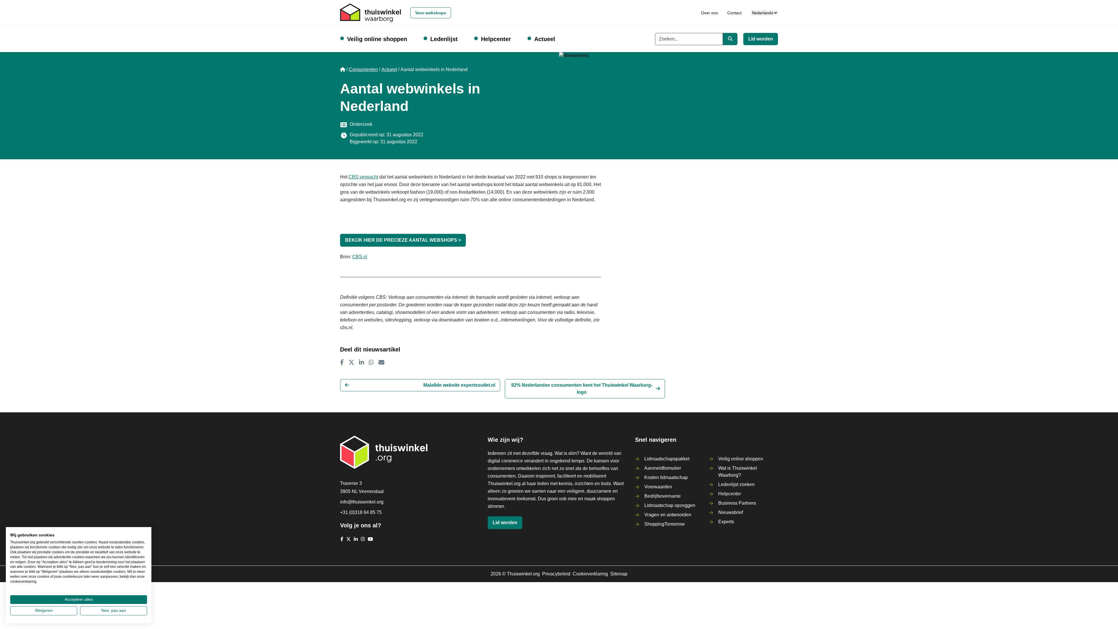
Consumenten (363, 69)
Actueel (544, 39)
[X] (348, 539)
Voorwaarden (658, 486)
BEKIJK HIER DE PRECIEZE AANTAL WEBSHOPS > (403, 240)
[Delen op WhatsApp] (371, 362)
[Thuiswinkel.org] (370, 12)
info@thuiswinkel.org (361, 501)
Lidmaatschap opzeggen (669, 505)
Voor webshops (430, 12)
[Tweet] (351, 362)
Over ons (709, 12)
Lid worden (760, 38)
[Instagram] (362, 539)
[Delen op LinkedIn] (361, 362)
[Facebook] (342, 539)
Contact (734, 12)
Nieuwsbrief (730, 512)
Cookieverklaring (590, 573)
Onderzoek (361, 124)
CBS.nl (359, 256)
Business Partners (737, 503)
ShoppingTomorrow (664, 524)
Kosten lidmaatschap (666, 477)
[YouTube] (370, 539)
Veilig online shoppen (377, 39)
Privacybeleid (556, 573)
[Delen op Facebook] (342, 362)
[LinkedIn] (355, 539)
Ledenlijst (444, 39)
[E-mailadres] (381, 362)
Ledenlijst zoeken (736, 484)
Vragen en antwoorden (667, 514)
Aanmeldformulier (662, 468)
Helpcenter (496, 39)
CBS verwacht (363, 176)
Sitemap (618, 573)
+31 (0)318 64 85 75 (361, 512)
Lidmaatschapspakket (666, 458)
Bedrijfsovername (662, 496)
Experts (726, 521)
